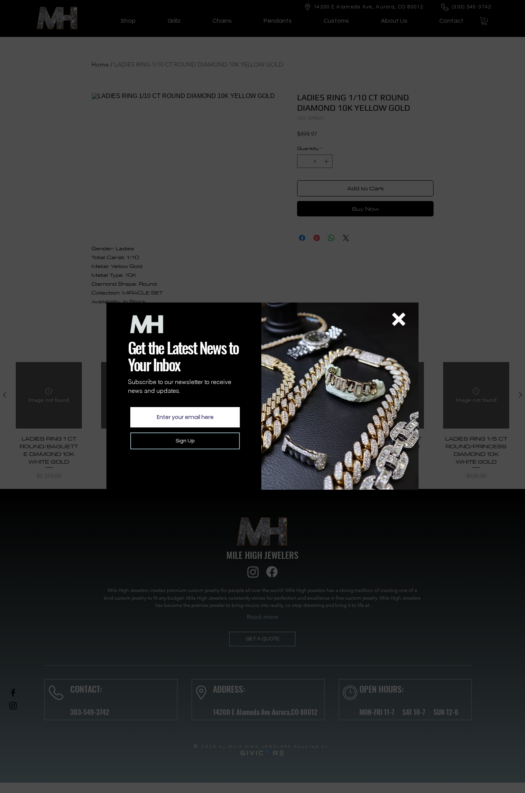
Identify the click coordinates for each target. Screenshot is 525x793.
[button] (398, 319)
